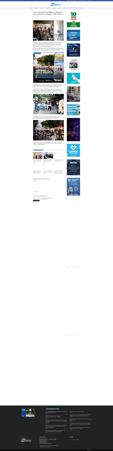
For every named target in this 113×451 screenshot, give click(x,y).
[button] (91, 8)
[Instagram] (88, 0)
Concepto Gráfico (89, 450)
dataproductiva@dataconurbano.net (45, 443)
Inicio (33, 10)
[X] (89, 0)
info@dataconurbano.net (43, 442)
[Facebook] (86, 0)
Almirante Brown (41, 10)
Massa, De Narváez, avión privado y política (77, 411)
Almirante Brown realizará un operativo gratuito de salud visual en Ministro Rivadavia (58, 160)
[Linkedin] (47, 18)
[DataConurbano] (56, 4)
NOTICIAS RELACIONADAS (38, 150)
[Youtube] (91, 0)
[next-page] (34, 175)
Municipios (36, 10)
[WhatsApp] (41, 18)
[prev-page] (33, 175)
